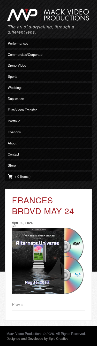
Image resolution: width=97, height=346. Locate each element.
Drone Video (17, 65)
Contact (13, 154)
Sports (12, 76)
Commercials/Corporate (25, 54)
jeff (14, 226)
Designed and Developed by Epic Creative (37, 338)
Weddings (15, 87)
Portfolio (14, 120)
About (12, 143)
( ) (22, 176)
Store (12, 165)
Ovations (14, 131)
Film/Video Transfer (22, 109)
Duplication (16, 98)
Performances (18, 43)
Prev (16, 304)
